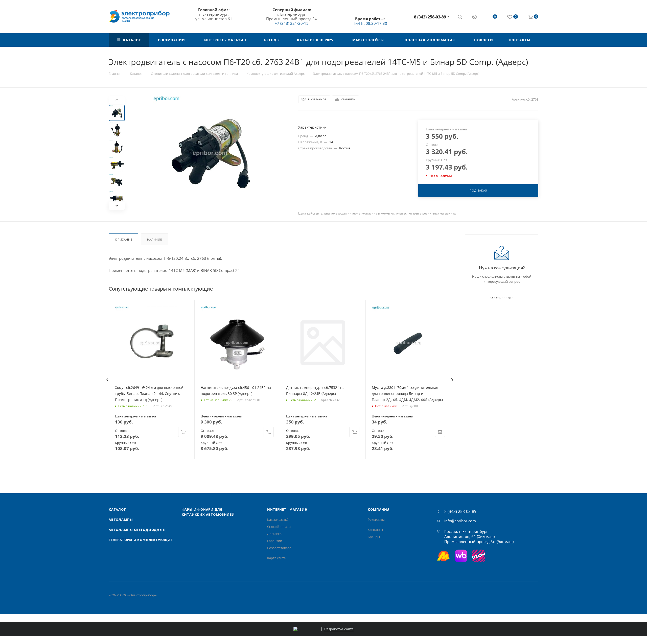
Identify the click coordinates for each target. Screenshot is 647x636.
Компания (378, 509)
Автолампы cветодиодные (137, 529)
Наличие (154, 239)
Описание (123, 239)
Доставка (274, 533)
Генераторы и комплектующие (141, 539)
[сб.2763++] (210, 153)
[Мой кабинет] (474, 17)
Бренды (374, 536)
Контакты (375, 529)
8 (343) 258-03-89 (430, 17)
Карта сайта (276, 558)
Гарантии (274, 540)
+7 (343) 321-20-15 (292, 23)
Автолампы (121, 519)
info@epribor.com (460, 520)
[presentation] (107, 380)
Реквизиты (376, 519)
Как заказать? (278, 519)
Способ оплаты (279, 526)
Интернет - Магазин (287, 509)
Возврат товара (279, 548)
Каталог (117, 509)
